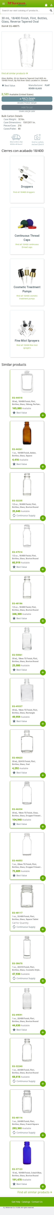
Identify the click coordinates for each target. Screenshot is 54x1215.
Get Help (16, 1201)
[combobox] (25, 10)
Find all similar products (15, 73)
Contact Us (37, 1201)
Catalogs (26, 1201)
